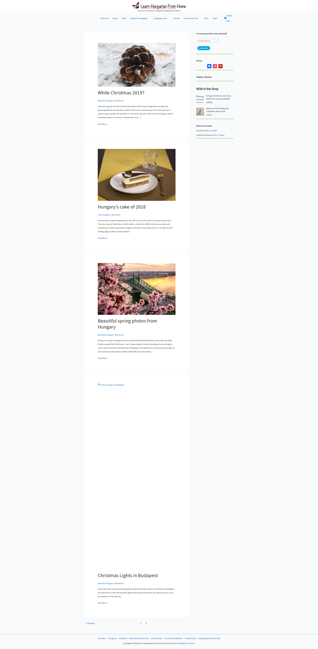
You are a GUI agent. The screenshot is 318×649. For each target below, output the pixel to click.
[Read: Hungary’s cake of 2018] (137, 174)
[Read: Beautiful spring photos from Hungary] (137, 288)
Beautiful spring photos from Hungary (127, 324)
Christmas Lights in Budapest (128, 575)
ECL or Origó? (211, 130)
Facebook (123, 638)
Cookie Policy (156, 638)
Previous (89, 623)
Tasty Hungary (104, 214)
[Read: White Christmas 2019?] (137, 64)
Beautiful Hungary (105, 100)
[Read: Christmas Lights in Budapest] (137, 476)
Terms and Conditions (173, 638)
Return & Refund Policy (139, 638)
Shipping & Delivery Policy (209, 638)
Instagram (112, 638)
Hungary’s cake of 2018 (122, 207)
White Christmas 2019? (121, 93)
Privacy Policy (190, 638)
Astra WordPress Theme (184, 643)
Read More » (103, 124)
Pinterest (102, 638)
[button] (148, 18)
